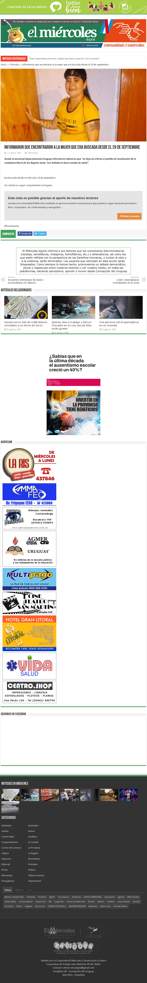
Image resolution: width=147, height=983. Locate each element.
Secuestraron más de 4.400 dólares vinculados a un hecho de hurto (25, 324)
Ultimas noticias (36, 875)
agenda (121, 897)
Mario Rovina (133, 897)
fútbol (19, 906)
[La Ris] (29, 463)
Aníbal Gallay (10, 901)
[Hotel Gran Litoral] (29, 633)
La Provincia (34, 847)
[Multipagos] (29, 579)
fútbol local (105, 906)
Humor (31, 831)
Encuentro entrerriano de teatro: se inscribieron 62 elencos (26, 280)
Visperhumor (34, 881)
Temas (7, 890)
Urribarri (111, 901)
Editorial (5, 864)
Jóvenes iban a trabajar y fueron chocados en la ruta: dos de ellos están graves (72, 325)
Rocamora (76, 897)
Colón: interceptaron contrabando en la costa (126, 280)
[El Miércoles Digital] (73, 32)
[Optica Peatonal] (29, 518)
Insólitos (32, 836)
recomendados (26, 901)
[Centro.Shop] (29, 691)
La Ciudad (33, 842)
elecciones (40, 906)
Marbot (101, 901)
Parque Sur (41, 901)
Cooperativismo (9, 842)
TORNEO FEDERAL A (57, 906)
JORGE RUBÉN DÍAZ (93, 897)
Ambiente (6, 825)
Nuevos (19, 890)
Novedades (34, 858)
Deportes (6, 858)
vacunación (110, 897)
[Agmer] (29, 548)
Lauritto (136, 901)
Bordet (91, 901)
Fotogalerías (7, 881)
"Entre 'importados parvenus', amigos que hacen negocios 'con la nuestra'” (64, 58)
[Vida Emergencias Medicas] (29, 665)
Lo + (30, 890)
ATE (50, 901)
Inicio (3, 64)
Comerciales (7, 836)
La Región (33, 853)
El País (4, 870)
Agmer (52, 897)
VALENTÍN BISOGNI (77, 906)
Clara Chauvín (124, 901)
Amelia (4, 831)
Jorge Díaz (59, 901)
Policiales (14, 64)
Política (31, 870)
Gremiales (33, 825)
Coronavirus (63, 897)
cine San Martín (120, 906)
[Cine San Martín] (29, 602)
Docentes (9, 906)
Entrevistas (6, 875)
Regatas (28, 906)
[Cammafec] (29, 494)
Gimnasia (31, 897)
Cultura (5, 853)
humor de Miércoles (76, 901)
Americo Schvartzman (14, 897)
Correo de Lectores (11, 847)
